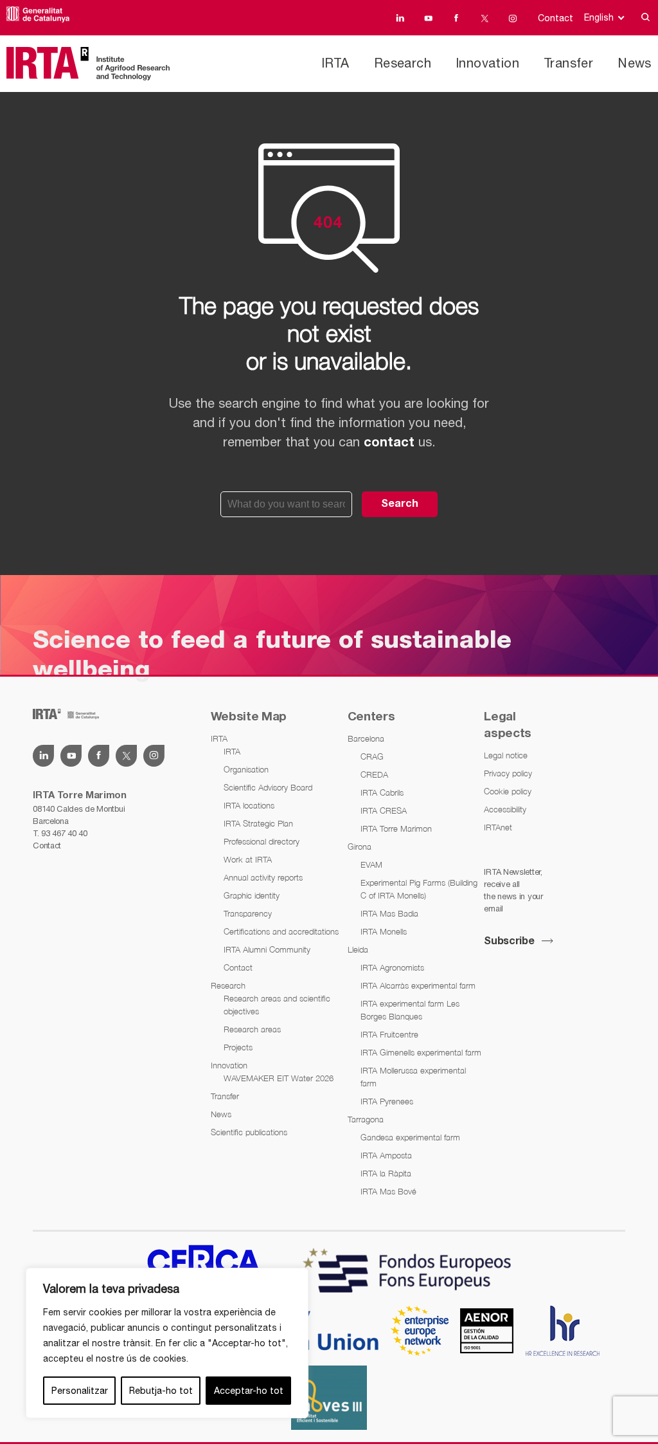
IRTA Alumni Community (267, 949)
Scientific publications (249, 1132)
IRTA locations (249, 805)
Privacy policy (508, 773)
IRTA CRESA (383, 810)
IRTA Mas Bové (388, 1191)
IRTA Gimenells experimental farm (420, 1052)
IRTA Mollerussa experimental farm (413, 1076)
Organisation (246, 769)
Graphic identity (252, 895)
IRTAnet (498, 827)
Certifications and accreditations (281, 931)
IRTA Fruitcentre (389, 1034)
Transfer (568, 62)
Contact (555, 18)
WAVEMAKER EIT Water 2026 (278, 1078)
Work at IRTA (248, 859)
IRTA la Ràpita (385, 1173)
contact (389, 443)
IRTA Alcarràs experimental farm (418, 985)
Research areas (252, 1029)
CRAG (372, 756)
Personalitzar (79, 1390)
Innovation (487, 62)
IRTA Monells (383, 931)
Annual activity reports (263, 877)
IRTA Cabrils (382, 792)
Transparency (248, 913)
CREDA (374, 774)
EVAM (371, 864)
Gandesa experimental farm (410, 1137)
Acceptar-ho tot (248, 1390)
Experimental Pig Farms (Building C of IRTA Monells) (418, 888)
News (635, 62)
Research (402, 62)
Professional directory (261, 841)
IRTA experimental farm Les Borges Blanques (409, 1009)
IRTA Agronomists (392, 967)
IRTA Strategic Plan (258, 823)
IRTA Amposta (386, 1155)
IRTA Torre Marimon (396, 828)
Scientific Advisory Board (268, 787)
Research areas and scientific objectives (277, 1004)
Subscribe (509, 941)
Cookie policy (507, 791)
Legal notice (506, 755)
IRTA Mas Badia (389, 913)
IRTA (335, 62)
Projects (238, 1047)
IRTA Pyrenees (386, 1101)
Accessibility (505, 809)
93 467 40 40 (64, 833)
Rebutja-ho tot (161, 1390)
